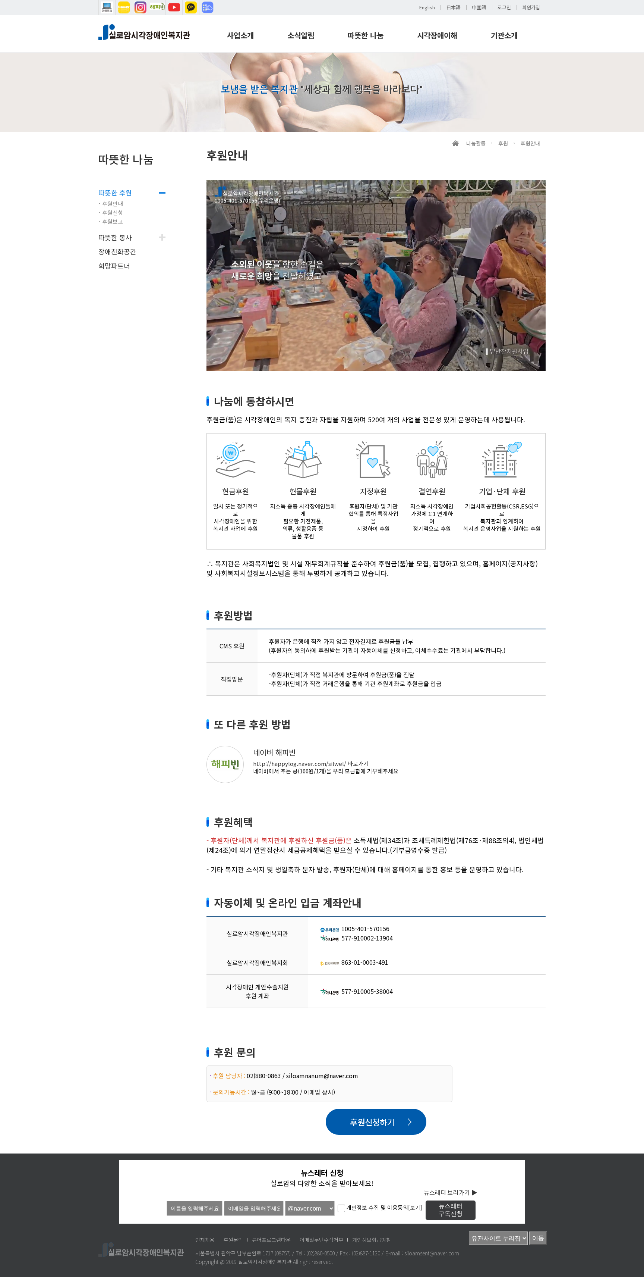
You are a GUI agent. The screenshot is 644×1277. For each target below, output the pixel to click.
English (427, 7)
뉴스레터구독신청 (451, 1210)
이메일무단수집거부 (321, 1239)
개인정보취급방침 (371, 1239)
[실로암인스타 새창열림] (140, 7)
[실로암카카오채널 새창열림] (191, 7)
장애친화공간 (117, 251)
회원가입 (531, 7)
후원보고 (112, 221)
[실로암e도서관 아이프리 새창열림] (107, 7)
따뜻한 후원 (115, 192)
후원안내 (112, 203)
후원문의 (233, 1239)
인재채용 (205, 1239)
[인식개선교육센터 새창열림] (207, 7)
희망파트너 (114, 265)
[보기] (415, 1207)
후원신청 (112, 212)
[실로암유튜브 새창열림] (174, 7)
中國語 (479, 7)
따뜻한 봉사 (115, 237)
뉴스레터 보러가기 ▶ (450, 1192)
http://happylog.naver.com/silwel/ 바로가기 (311, 763)
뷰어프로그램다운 (271, 1239)
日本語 (453, 7)
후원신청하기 (372, 1122)
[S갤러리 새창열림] (124, 7)
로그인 (504, 7)
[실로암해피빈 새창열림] (157, 7)
